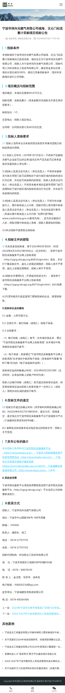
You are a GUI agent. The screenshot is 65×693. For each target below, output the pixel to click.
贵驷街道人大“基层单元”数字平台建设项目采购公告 (30, 654)
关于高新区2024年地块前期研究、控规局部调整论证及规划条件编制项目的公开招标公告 (34, 639)
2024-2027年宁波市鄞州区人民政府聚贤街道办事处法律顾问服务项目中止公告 (34, 661)
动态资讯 (12, 38)
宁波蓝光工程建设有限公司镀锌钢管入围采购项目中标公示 (34, 632)
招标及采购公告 (24, 38)
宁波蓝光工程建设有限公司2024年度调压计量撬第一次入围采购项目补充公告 (34, 646)
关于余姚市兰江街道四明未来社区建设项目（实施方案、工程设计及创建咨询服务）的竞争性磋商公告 (34, 668)
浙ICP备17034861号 (53, 681)
